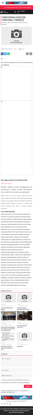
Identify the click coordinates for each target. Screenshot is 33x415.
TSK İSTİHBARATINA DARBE (7, 308)
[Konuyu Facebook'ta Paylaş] (2, 53)
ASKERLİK (20, 346)
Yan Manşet (4, 323)
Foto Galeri (3, 322)
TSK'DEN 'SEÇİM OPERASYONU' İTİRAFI (23, 308)
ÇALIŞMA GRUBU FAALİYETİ (22, 326)
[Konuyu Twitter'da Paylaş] (5, 53)
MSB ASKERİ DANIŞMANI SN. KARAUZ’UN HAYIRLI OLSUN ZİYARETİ (8, 328)
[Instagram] (7, 404)
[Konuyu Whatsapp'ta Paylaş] (8, 53)
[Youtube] (10, 404)
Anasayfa (4, 22)
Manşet (13, 322)
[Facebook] (2, 404)
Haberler (9, 22)
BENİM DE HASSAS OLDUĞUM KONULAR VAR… (7, 348)
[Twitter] (5, 404)
